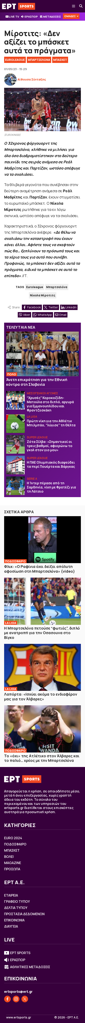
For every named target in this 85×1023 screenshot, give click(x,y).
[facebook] (7, 999)
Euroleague (34, 287)
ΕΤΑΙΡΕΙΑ (11, 895)
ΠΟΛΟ (11, 374)
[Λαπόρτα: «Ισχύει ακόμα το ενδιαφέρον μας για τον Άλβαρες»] (42, 667)
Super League (37, 437)
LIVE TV (14, 16)
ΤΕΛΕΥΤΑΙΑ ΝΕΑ (20, 327)
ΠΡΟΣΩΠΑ (12, 869)
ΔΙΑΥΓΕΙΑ (11, 926)
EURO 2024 (13, 838)
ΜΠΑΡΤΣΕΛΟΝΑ (39, 60)
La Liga (32, 416)
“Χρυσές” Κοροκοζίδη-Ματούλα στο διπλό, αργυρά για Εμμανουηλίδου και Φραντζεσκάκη (50, 403)
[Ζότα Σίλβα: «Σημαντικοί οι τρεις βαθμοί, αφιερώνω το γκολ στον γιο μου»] (15, 444)
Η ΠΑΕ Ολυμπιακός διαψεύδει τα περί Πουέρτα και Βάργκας (51, 464)
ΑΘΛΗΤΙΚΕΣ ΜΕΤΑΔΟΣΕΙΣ (30, 967)
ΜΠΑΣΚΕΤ (60, 60)
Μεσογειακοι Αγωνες (42, 393)
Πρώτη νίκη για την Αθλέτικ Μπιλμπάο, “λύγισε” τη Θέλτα (51, 423)
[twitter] (24, 999)
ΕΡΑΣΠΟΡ (31, 16)
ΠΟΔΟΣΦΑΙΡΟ (15, 561)
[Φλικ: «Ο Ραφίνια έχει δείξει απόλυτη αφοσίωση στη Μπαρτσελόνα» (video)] (42, 539)
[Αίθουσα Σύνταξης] (10, 79)
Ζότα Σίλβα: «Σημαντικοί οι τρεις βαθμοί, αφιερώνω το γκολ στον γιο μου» (49, 445)
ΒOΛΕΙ (9, 856)
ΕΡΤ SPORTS (20, 953)
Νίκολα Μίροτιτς (42, 295)
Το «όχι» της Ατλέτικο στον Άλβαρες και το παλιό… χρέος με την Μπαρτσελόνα (41, 758)
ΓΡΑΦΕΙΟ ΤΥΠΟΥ (17, 901)
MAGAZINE (12, 863)
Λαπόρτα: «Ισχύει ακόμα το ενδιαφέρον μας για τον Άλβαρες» (40, 696)
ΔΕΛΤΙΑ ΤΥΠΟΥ (15, 907)
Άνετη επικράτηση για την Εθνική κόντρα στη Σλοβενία (36, 382)
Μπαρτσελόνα (56, 287)
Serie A (32, 479)
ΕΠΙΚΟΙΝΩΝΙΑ (14, 920)
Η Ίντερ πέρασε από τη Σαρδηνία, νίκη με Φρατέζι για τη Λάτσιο (51, 487)
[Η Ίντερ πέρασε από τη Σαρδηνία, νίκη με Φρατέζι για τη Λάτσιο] (15, 485)
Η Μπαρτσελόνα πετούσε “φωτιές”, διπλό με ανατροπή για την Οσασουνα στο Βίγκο (42, 633)
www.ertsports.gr (18, 1017)
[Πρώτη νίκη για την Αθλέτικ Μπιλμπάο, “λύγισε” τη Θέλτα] (15, 423)
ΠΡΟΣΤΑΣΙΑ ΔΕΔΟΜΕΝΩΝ (24, 914)
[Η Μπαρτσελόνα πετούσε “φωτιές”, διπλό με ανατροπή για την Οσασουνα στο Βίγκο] (42, 601)
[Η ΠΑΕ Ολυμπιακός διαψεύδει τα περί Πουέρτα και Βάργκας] (15, 465)
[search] (81, 6)
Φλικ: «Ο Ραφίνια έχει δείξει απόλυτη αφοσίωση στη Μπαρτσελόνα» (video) (39, 569)
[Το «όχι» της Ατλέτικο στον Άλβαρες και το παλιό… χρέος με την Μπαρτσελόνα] (42, 728)
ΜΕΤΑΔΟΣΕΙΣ (52, 16)
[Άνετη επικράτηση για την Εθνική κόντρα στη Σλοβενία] (42, 354)
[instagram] (16, 999)
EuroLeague (15, 60)
